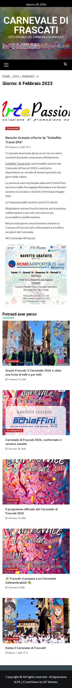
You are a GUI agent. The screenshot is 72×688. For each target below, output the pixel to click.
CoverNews (31, 682)
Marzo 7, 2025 (15, 653)
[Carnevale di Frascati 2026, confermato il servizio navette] (36, 412)
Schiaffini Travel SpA (17, 163)
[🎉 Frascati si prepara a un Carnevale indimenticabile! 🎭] (36, 551)
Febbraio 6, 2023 (16, 147)
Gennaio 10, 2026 (17, 518)
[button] (6, 64)
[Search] (65, 64)
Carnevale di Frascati (36, 25)
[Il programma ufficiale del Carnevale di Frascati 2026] (36, 481)
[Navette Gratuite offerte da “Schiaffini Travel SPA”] (36, 110)
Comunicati (12, 128)
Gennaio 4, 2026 (16, 587)
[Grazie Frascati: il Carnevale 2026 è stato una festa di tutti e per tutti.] (36, 343)
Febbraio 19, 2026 (17, 379)
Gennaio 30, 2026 (17, 449)
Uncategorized (14, 430)
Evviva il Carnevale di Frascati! (25, 648)
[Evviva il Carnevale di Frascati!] (36, 620)
